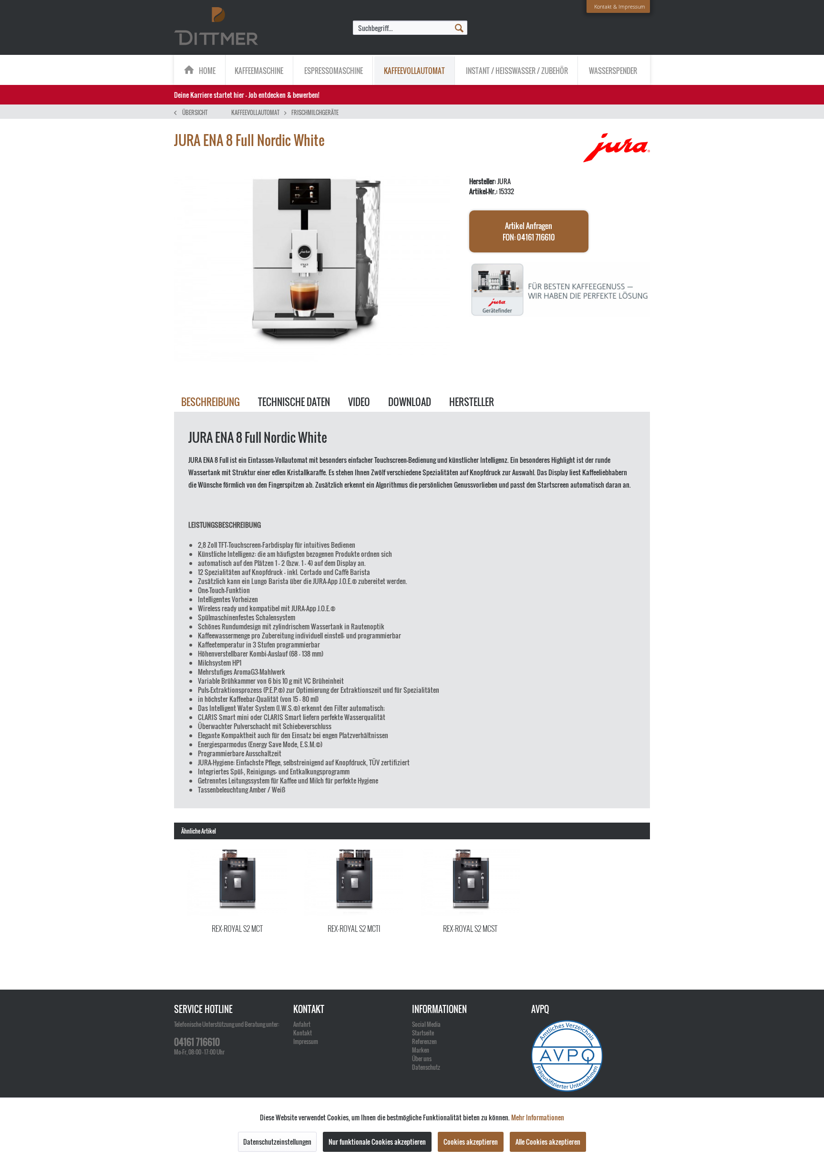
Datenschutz (426, 1067)
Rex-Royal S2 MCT (237, 928)
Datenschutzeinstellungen (277, 1142)
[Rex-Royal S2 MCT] (237, 882)
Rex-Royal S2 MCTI (354, 928)
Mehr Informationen (537, 1117)
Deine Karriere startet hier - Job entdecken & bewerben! (246, 95)
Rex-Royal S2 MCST (470, 928)
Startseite (423, 1033)
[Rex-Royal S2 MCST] (470, 882)
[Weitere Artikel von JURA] (616, 150)
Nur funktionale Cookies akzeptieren (377, 1142)
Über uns (422, 1059)
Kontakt (302, 1033)
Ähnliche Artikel (198, 831)
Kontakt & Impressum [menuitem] (619, 6)
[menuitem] (410, 28)
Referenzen (424, 1041)
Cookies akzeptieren (470, 1142)
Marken (420, 1050)
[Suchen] (459, 27)
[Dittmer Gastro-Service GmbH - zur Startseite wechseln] (216, 26)
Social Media (426, 1024)
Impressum (305, 1041)
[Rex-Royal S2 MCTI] (354, 882)
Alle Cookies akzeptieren (547, 1142)
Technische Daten (294, 402)
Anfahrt (301, 1024)
